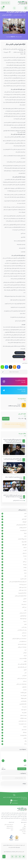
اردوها (25, 533)
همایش (24, 738)
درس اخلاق (24, 607)
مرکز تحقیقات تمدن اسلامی (21, 684)
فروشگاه (24, 828)
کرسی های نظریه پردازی (22, 667)
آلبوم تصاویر (24, 519)
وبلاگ (25, 826)
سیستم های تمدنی (22, 641)
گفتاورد (25, 670)
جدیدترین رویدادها (23, 584)
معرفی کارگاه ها (6, 49)
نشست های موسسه (22, 724)
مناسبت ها (24, 707)
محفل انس (24, 675)
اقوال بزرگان (24, 544)
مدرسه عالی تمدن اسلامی (21, 678)
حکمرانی (24, 599)
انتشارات (24, 547)
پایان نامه (24, 564)
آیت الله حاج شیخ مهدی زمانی (21, 525)
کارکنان (25, 661)
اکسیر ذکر (24, 765)
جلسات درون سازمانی (22, 590)
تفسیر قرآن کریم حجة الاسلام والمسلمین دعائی (17, 582)
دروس (25, 610)
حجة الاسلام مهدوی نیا (22, 593)
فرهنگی (24, 653)
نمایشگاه (24, 732)
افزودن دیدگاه (5, 418)
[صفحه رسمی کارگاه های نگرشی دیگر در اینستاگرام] (24, 359)
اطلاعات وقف (24, 542)
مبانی (25, 673)
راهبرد (25, 624)
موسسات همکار (23, 715)
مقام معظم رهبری (23, 704)
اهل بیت (24, 550)
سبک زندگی (24, 633)
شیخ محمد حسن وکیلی (22, 647)
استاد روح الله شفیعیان (22, 539)
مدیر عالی (24, 681)
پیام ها (25, 570)
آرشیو (25, 513)
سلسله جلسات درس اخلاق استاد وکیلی (19, 638)
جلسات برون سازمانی (22, 587)
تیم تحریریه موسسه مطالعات (14, 406)
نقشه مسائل (24, 730)
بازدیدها (24, 556)
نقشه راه (24, 727)
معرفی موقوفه (23, 698)
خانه (25, 15)
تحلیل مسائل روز (23, 579)
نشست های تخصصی (22, 721)
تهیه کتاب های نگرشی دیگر (19, 356)
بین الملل (24, 562)
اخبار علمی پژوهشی (22, 527)
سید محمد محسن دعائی (8, 824)
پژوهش (24, 567)
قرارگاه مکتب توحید (22, 658)
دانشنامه (24, 601)
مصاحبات (24, 690)
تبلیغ (25, 576)
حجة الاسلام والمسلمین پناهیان (20, 596)
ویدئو (25, 744)
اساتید (25, 536)
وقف (25, 741)
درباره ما (24, 833)
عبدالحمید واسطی (10, 826)
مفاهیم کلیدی (23, 701)
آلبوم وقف (24, 522)
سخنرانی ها (24, 636)
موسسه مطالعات (23, 718)
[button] (3, 760)
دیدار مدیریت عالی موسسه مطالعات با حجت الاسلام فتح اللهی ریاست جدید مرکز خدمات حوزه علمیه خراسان (13, 496)
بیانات (25, 559)
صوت (25, 650)
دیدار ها (25, 621)
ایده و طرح (24, 553)
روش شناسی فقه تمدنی (22, 630)
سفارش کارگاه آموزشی (20, 353)
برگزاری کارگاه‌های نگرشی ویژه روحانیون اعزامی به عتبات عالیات (13, 459)
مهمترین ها (21, 50)
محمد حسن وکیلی (10, 828)
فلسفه (25, 656)
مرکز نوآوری (24, 687)
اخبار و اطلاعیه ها (23, 530)
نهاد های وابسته (23, 735)
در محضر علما (24, 604)
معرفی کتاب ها (23, 695)
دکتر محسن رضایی (23, 613)
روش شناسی (24, 627)
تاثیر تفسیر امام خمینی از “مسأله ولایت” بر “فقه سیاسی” (14, 478)
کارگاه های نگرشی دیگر (13, 49)
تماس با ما (24, 831)
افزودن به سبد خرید (22, 768)
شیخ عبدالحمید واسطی (22, 644)
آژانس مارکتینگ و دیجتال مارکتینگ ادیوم (10, 851)
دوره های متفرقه (23, 618)
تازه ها (25, 573)
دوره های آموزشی (18, 15)
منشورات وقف (23, 710)
